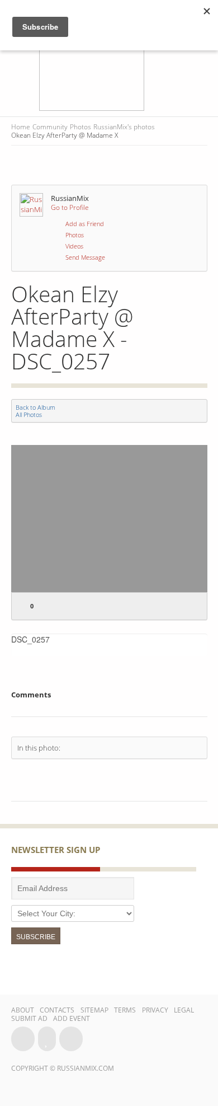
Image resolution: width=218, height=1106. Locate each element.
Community (50, 127)
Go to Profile (70, 207)
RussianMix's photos (124, 127)
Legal (184, 1010)
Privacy (155, 1010)
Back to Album (35, 407)
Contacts (57, 1010)
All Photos (29, 414)
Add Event (71, 1018)
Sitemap (94, 1010)
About (22, 1010)
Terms (125, 1010)
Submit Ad (29, 1018)
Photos (80, 127)
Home (20, 127)
